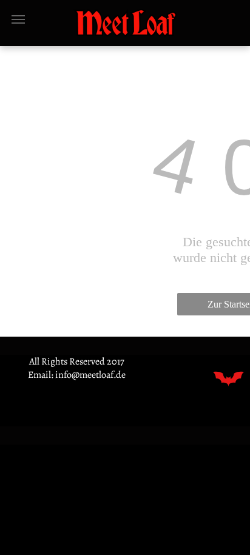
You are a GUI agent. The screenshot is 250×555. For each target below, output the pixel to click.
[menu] (18, 19)
